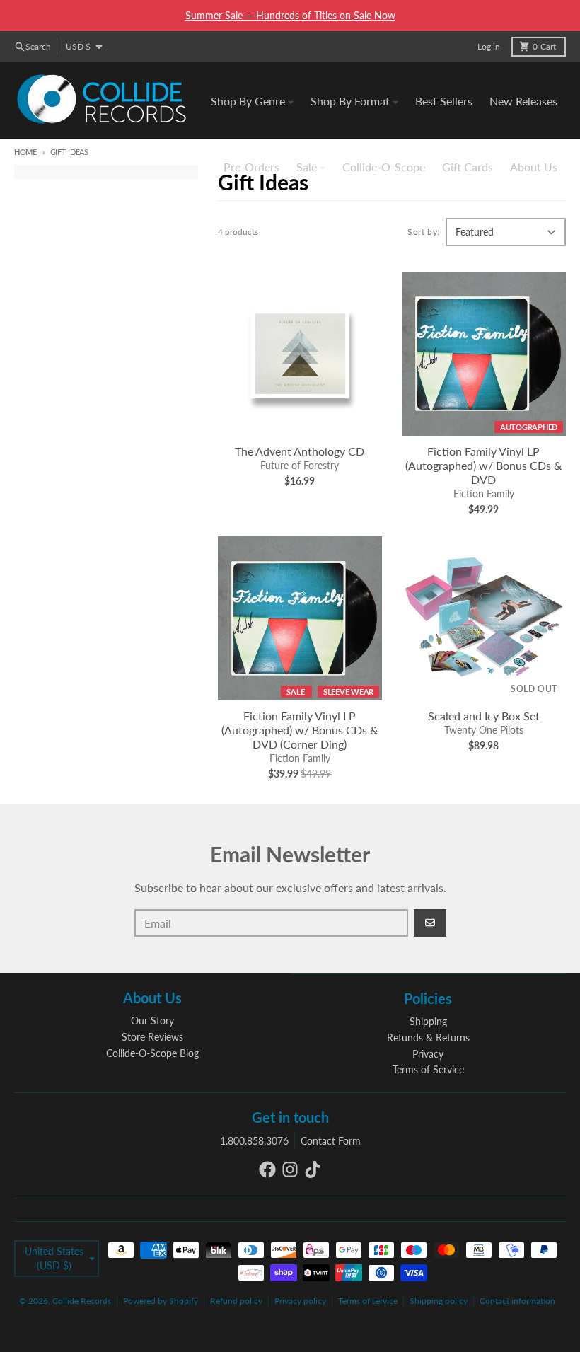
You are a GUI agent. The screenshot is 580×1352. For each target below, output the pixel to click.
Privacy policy (300, 1300)
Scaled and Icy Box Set (484, 715)
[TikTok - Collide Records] (312, 1169)
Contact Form (331, 1141)
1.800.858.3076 (254, 1141)
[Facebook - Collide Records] (267, 1169)
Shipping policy (439, 1300)
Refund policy (236, 1300)
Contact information (517, 1300)
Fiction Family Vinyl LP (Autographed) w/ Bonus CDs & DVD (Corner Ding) (299, 730)
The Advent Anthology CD (299, 451)
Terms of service (368, 1300)
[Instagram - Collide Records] (290, 1169)
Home (25, 151)
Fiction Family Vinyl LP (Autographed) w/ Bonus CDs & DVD (483, 465)
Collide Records (81, 1300)
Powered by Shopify (160, 1300)
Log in (488, 46)
